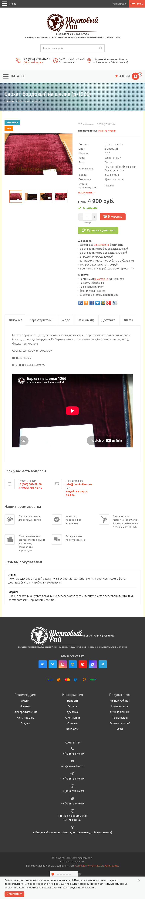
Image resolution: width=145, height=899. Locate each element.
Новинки (25, 706)
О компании (72, 717)
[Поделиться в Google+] (108, 303)
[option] (38, 154)
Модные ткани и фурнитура (72, 33)
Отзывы (72, 723)
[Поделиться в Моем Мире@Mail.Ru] (103, 303)
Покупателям (119, 695)
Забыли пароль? (120, 723)
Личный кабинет (120, 700)
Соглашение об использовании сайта (96, 865)
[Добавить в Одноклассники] (86, 303)
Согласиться (14, 893)
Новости (72, 700)
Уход (120, 728)
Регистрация (120, 3)
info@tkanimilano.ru (72, 766)
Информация (72, 695)
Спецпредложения (25, 712)
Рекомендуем (25, 695)
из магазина (101, 244)
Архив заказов (120, 706)
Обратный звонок (33, 62)
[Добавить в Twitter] (97, 303)
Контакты (72, 728)
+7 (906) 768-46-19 (36, 59)
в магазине (101, 278)
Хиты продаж (25, 717)
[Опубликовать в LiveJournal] (114, 303)
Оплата (72, 706)
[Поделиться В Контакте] (80, 303)
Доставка (73, 712)
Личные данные (120, 712)
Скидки (25, 723)
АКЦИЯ (25, 700)
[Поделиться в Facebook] (91, 303)
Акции (124, 76)
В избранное (87, 124)
